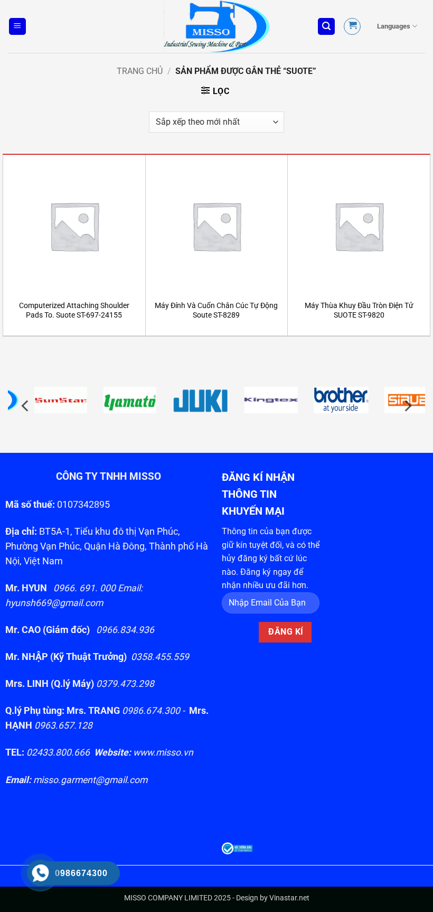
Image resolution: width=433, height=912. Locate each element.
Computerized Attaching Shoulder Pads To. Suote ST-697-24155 (74, 310)
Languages (393, 26)
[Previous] (25, 406)
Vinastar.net (289, 898)
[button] (17, 26)
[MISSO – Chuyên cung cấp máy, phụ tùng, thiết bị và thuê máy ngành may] (216, 27)
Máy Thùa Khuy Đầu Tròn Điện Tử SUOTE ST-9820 (359, 310)
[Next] (407, 406)
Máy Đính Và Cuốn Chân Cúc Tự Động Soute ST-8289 (216, 310)
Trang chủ (140, 71)
